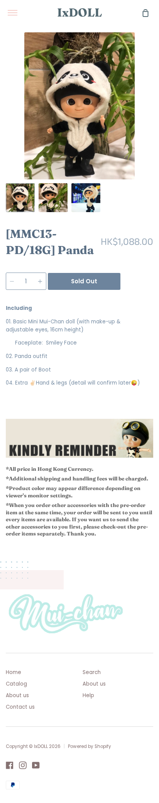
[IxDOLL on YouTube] (36, 765)
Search (92, 672)
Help (88, 695)
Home (13, 672)
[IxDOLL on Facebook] (10, 765)
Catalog (16, 684)
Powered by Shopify (89, 746)
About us (17, 695)
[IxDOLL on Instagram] (23, 765)
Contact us (20, 707)
